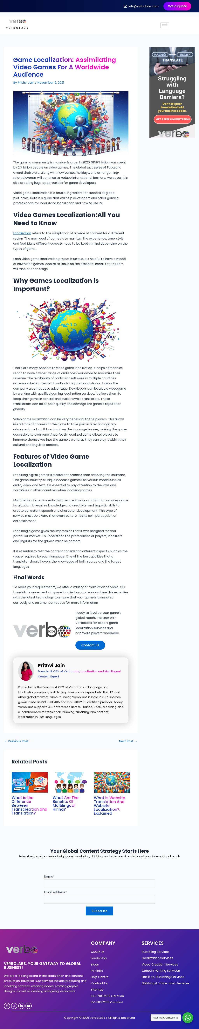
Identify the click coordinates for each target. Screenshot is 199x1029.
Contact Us (90, 645)
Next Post (128, 741)
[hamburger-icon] (164, 25)
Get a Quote (177, 6)
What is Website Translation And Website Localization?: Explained (109, 805)
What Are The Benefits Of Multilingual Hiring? (66, 803)
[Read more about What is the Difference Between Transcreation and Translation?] (30, 782)
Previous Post (16, 741)
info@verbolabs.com (144, 6)
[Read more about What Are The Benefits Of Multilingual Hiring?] (71, 782)
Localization (22, 233)
